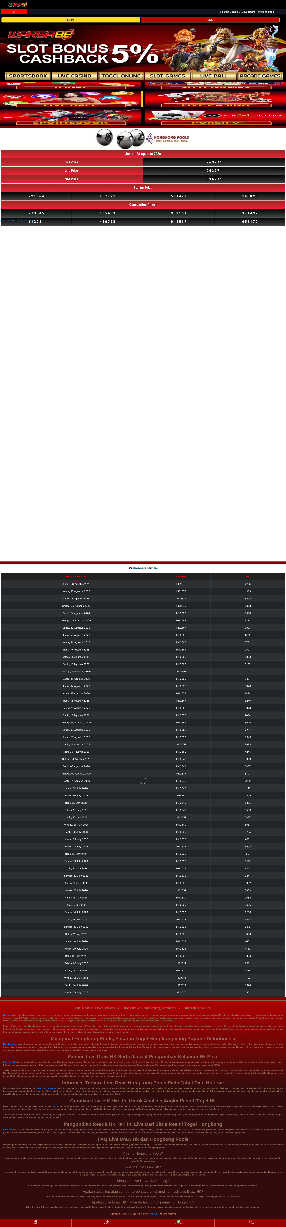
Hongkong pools (11, 1044)
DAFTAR (70, 20)
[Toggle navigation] (4, 4)
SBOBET (154, 1214)
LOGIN (210, 20)
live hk (55, 1106)
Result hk (7, 1129)
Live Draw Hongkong (46, 1088)
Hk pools (7, 1015)
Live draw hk (9, 1062)
